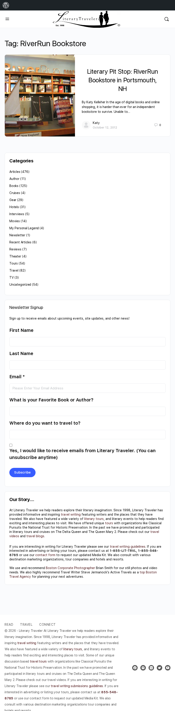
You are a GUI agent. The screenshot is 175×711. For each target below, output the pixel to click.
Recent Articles (20, 242)
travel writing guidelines (127, 546)
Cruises (14, 193)
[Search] (166, 19)
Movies (14, 221)
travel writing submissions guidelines (77, 686)
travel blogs (35, 536)
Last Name (21, 353)
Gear (12, 200)
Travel (13, 270)
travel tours (38, 661)
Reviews (15, 249)
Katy (96, 123)
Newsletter (17, 235)
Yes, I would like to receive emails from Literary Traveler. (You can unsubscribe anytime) (82, 454)
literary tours (94, 519)
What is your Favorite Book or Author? (51, 400)
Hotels (14, 207)
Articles (14, 172)
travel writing (71, 514)
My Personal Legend (24, 228)
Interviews (16, 214)
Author (14, 179)
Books (13, 186)
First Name (21, 330)
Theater (15, 256)
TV (11, 277)
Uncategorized (20, 284)
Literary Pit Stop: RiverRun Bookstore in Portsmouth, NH (122, 80)
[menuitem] (6, 5)
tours (109, 523)
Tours (13, 263)
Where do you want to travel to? (44, 423)
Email (17, 376)
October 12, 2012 (105, 127)
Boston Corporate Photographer (70, 568)
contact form (45, 555)
